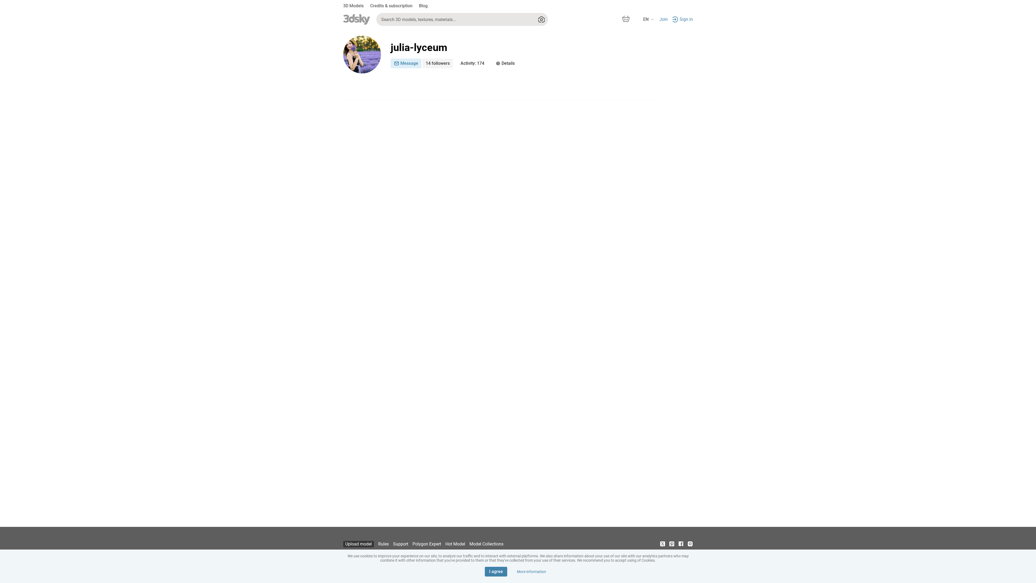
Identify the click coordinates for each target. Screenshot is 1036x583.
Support (400, 544)
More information (531, 572)
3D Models (353, 5)
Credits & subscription (391, 5)
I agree (496, 571)
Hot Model (455, 544)
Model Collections (486, 544)
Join (663, 19)
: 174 (472, 63)
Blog (423, 5)
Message (409, 63)
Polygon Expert (427, 544)
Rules (383, 544)
